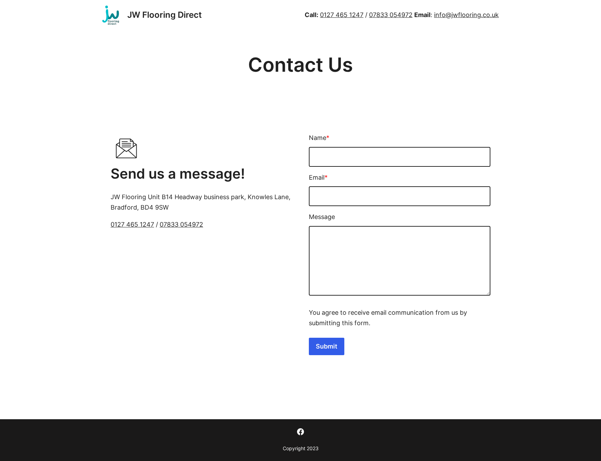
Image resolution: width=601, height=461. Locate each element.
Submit (326, 346)
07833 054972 (390, 14)
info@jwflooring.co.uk (466, 14)
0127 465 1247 (341, 14)
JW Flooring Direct (164, 15)
